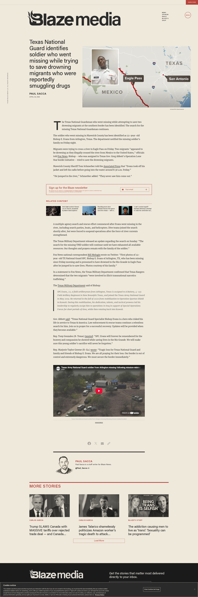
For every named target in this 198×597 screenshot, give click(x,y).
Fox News (63, 156)
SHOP (164, 20)
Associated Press (112, 166)
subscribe (192, 2)
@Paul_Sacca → (82, 468)
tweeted (89, 336)
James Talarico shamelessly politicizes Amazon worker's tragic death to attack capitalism (97, 530)
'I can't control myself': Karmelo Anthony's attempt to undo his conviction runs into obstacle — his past (143, 209)
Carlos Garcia (36, 520)
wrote (94, 349)
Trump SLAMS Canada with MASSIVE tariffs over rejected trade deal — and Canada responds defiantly (49, 530)
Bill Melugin (94, 254)
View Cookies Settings (151, 589)
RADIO (164, 16)
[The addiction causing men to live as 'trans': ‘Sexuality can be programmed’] (148, 505)
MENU (188, 15)
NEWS (164, 12)
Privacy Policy (69, 190)
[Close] (194, 589)
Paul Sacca (37, 94)
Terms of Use (78, 190)
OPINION (165, 14)
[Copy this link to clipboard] (108, 443)
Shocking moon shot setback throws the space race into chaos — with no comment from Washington (106, 209)
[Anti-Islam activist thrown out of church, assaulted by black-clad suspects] (53, 210)
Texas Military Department (71, 285)
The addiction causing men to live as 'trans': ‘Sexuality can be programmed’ (148, 530)
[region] (99, 589)
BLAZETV (165, 18)
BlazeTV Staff (135, 520)
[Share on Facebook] (89, 443)
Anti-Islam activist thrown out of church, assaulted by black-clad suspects (70, 208)
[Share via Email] (102, 443)
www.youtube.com (99, 422)
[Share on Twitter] (95, 443)
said (67, 319)
